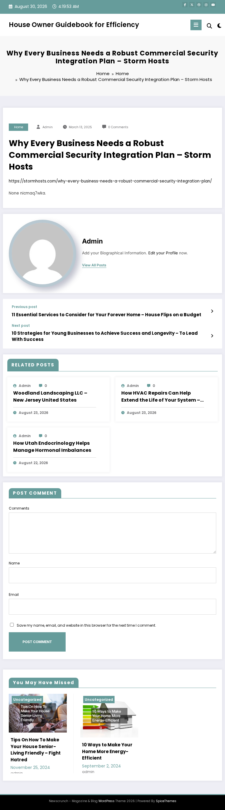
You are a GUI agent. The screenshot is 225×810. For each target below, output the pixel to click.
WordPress (106, 801)
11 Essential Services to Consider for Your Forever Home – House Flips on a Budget (106, 315)
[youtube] (213, 4)
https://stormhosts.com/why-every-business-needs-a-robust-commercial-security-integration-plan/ (110, 181)
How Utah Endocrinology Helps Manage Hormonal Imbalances (52, 447)
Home (18, 127)
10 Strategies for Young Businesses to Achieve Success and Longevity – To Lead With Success (105, 336)
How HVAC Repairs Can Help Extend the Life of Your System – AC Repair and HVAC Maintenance (160, 397)
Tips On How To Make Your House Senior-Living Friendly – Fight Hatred (36, 750)
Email (14, 594)
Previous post (24, 307)
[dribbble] (199, 4)
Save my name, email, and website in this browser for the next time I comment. (86, 625)
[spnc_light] (219, 26)
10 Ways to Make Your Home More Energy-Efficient (107, 751)
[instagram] (206, 4)
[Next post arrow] (212, 335)
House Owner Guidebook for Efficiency (74, 24)
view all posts (94, 265)
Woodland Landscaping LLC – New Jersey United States (50, 396)
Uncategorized (27, 699)
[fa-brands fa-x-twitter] (192, 4)
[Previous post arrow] (212, 311)
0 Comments (118, 127)
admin (47, 127)
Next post (21, 326)
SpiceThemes (166, 801)
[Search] (209, 26)
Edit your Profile (163, 253)
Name (14, 563)
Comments (19, 508)
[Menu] (196, 25)
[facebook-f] (185, 4)
